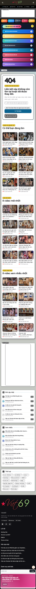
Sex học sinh (6, 480)
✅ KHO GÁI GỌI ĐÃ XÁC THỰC (10, 40)
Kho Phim (21, 6)
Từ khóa (19, 520)
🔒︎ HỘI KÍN (4, 20)
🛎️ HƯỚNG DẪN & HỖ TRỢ (9, 64)
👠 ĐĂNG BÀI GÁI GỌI (8, 59)
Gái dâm (23, 486)
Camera (26, 474)
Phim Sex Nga (14, 488)
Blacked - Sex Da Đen (20, 483)
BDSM (24, 477)
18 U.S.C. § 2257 (5, 534)
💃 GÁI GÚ (25, 20)
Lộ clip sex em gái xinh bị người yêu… (11, 553)
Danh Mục (13, 6)
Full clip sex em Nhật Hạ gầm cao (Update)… (13, 547)
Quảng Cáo (4, 532)
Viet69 (3, 513)
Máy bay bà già (15, 480)
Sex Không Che (15, 486)
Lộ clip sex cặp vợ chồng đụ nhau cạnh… (12, 558)
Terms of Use (4, 540)
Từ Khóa (27, 6)
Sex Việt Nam (18, 474)
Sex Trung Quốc (6, 486)
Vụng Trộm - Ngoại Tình (8, 483)
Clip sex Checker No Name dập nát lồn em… (13, 561)
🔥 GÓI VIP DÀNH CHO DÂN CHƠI (10, 50)
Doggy (22, 480)
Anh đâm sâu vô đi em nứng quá (10, 556)
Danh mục (12, 520)
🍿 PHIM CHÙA (18, 20)
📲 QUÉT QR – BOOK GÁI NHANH (10, 31)
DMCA (3, 537)
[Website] (9, 524)
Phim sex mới (6, 488)
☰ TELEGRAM (11, 20)
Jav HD (29, 483)
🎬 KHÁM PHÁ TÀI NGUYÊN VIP (10, 54)
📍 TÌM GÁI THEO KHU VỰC (9, 45)
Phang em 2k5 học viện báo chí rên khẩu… (13, 550)
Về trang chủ (11, 116)
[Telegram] (2, 524)
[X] (6, 524)
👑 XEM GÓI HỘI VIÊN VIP (8, 36)
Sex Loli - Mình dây (8, 474)
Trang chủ (6, 6)
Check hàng (6, 477)
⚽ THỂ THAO (31, 20)
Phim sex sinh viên (15, 477)
